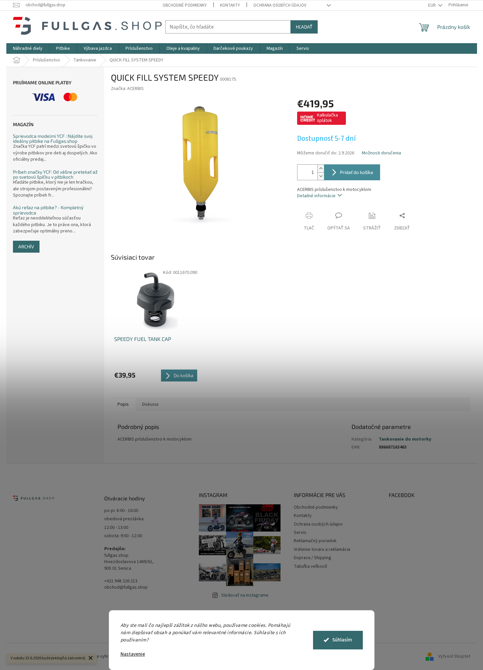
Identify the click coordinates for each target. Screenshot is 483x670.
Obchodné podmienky (185, 5)
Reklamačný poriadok (315, 541)
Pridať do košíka (356, 172)
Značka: (127, 88)
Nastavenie (133, 654)
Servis (300, 532)
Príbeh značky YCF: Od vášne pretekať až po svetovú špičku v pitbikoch (55, 174)
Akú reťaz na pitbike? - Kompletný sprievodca (48, 210)
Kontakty (230, 5)
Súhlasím (342, 639)
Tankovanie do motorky (405, 439)
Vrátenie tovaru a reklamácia (322, 549)
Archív (26, 246)
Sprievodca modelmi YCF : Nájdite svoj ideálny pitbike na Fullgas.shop (53, 138)
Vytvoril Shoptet (454, 656)
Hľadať (304, 27)
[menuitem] (27, 48)
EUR (432, 5)
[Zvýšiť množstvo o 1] (320, 168)
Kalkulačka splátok (327, 118)
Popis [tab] (123, 404)
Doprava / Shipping (312, 557)
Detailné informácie (316, 196)
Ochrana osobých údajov (279, 5)
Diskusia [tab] (150, 404)
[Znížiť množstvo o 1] (320, 176)
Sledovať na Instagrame (245, 595)
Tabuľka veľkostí (310, 566)
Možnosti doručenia (381, 153)
